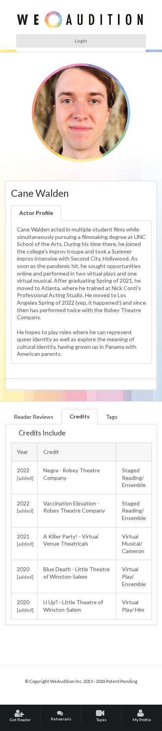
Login (81, 41)
